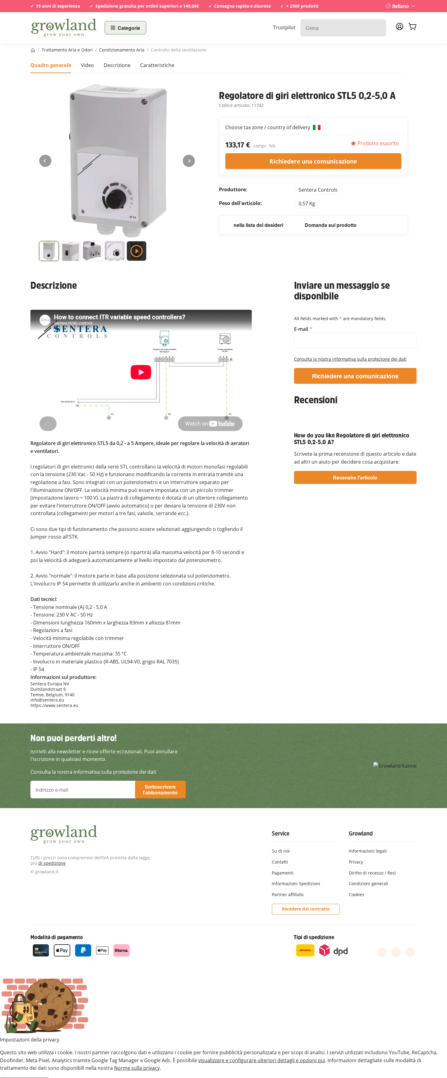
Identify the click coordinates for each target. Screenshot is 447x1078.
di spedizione (52, 863)
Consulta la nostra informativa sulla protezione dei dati (350, 359)
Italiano (400, 6)
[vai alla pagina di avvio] (63, 28)
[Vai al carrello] (412, 28)
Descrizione (117, 65)
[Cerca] (378, 28)
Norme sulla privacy (137, 1068)
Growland (360, 833)
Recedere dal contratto (306, 909)
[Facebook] (382, 952)
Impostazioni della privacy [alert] (29, 1039)
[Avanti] (189, 161)
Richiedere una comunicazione (313, 161)
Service (280, 833)
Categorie (129, 27)
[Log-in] (399, 28)
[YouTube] (396, 952)
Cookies (356, 894)
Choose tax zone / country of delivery (268, 127)
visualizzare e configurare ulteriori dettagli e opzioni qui (261, 1060)
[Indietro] (45, 161)
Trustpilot (284, 27)
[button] (49, 252)
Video (87, 65)
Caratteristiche (157, 65)
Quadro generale (50, 65)
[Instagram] (410, 952)
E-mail (301, 329)
